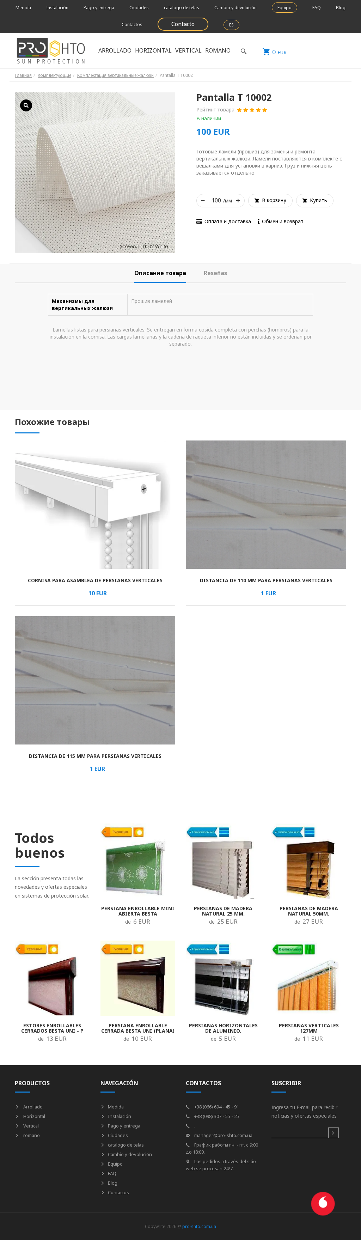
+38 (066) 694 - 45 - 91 (216, 1107)
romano (31, 1135)
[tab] (160, 273)
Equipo (284, 8)
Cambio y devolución (235, 8)
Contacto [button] (183, 24)
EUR (279, 52)
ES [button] (231, 25)
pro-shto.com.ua (199, 1226)
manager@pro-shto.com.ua (222, 1135)
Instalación (57, 8)
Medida (23, 8)
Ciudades (139, 8)
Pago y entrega (99, 8)
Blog (340, 8)
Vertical (30, 1126)
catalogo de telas (181, 8)
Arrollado (32, 1107)
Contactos (132, 25)
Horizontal (33, 1116)
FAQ (316, 8)
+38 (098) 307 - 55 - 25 (216, 1116)
